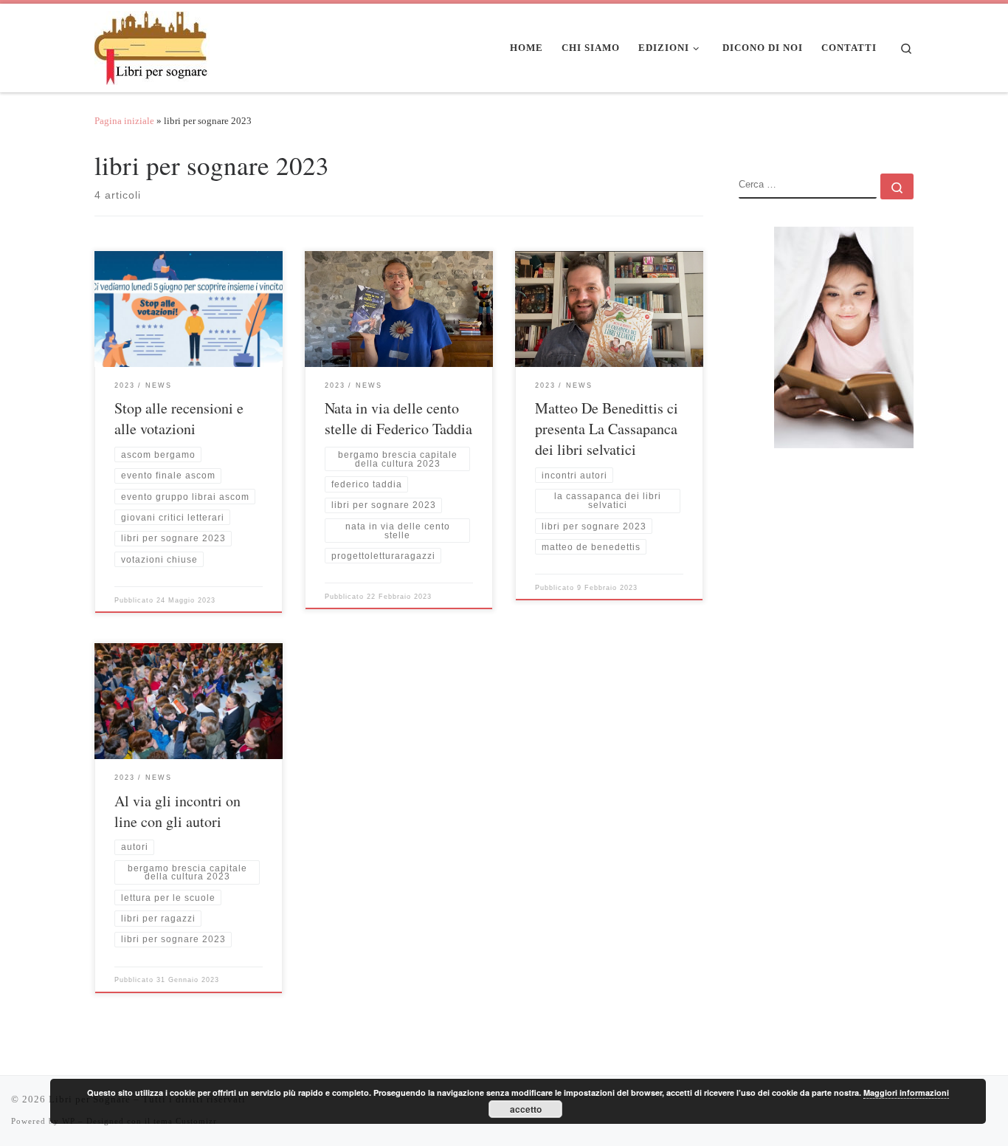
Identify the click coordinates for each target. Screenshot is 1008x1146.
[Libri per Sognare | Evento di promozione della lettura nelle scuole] (152, 44)
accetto (526, 1109)
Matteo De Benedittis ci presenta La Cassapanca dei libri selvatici (606, 428)
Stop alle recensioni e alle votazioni (179, 418)
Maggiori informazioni (906, 1092)
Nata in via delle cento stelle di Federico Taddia (398, 418)
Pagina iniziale (124, 120)
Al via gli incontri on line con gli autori (177, 811)
